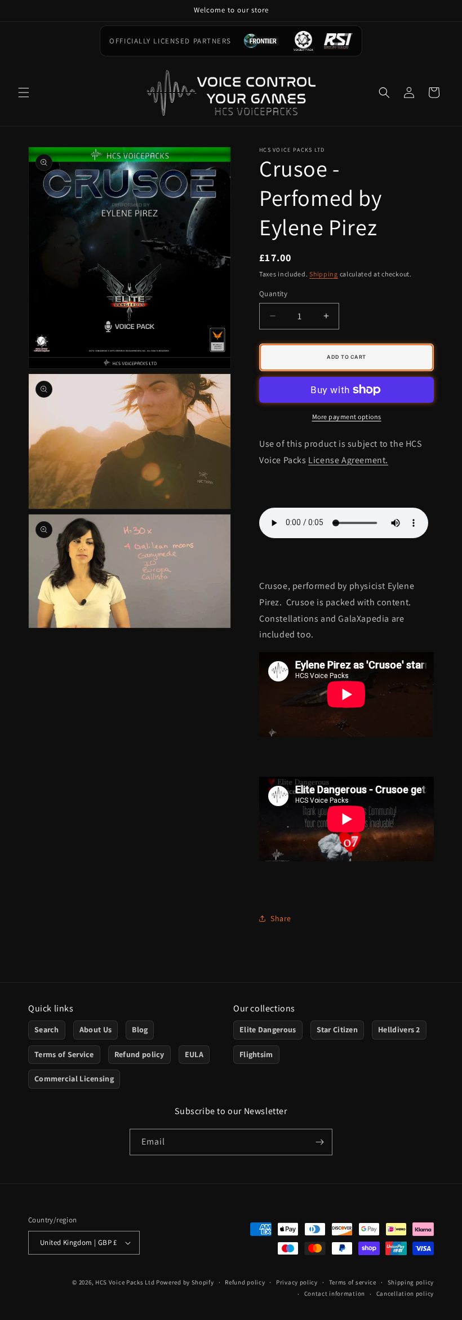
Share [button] (280, 918)
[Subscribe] (319, 1142)
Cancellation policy (405, 1293)
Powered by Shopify (185, 1282)
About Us (95, 1029)
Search (46, 1029)
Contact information (334, 1293)
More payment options (346, 416)
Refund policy (139, 1054)
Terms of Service (64, 1054)
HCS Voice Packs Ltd (124, 1282)
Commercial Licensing (74, 1078)
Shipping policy (411, 1282)
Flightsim (256, 1054)
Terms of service (352, 1282)
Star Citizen (337, 1029)
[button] (23, 92)
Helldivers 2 (399, 1029)
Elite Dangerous (267, 1029)
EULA (194, 1054)
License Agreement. (348, 460)
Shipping (323, 274)
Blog (140, 1029)
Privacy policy (297, 1282)
